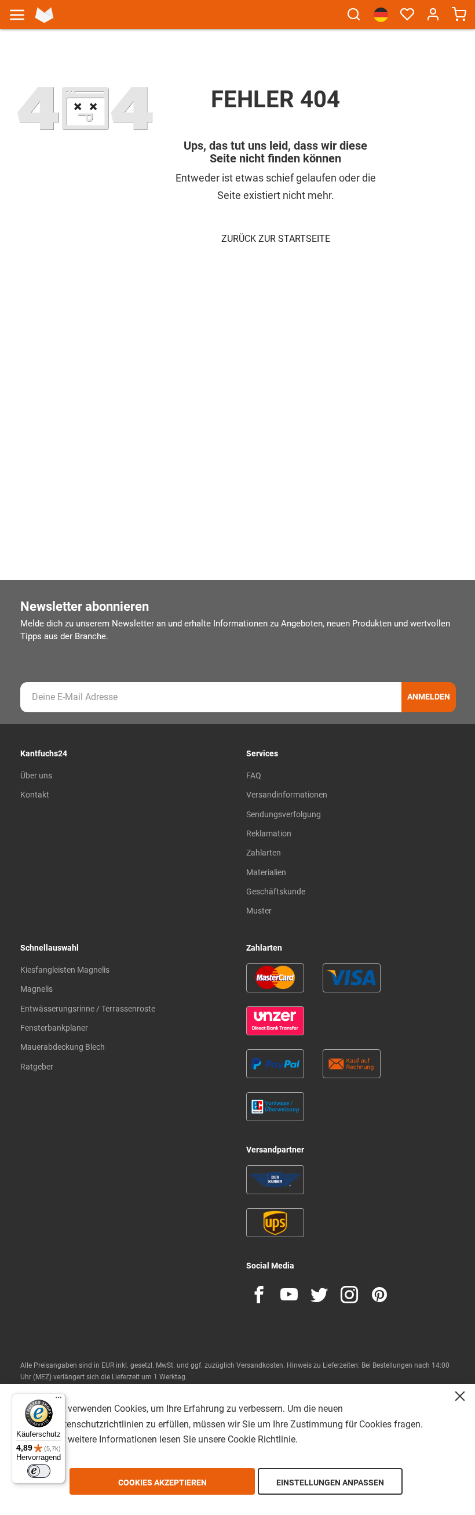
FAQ (253, 775)
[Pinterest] (379, 1294)
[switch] (38, 1471)
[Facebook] (259, 1294)
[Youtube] (289, 1294)
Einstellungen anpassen (330, 1482)
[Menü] (58, 1400)
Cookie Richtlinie (261, 1439)
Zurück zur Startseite (275, 238)
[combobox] (354, 19)
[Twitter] (319, 1294)
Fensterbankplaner (54, 1027)
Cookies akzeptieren (162, 1482)
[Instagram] (349, 1294)
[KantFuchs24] (44, 15)
